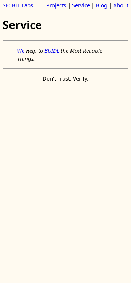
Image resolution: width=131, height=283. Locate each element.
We (20, 50)
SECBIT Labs (18, 5)
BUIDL (51, 50)
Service (81, 5)
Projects (56, 5)
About (120, 5)
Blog (101, 5)
